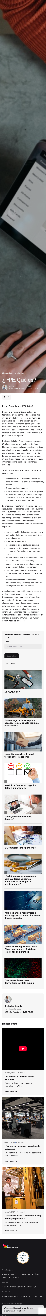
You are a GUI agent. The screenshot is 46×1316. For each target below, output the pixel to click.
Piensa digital (7, 373)
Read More (9, 1091)
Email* (7, 642)
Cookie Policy (19, 1311)
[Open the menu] (5, 79)
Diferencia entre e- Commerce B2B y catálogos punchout (22, 1217)
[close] (41, 1309)
